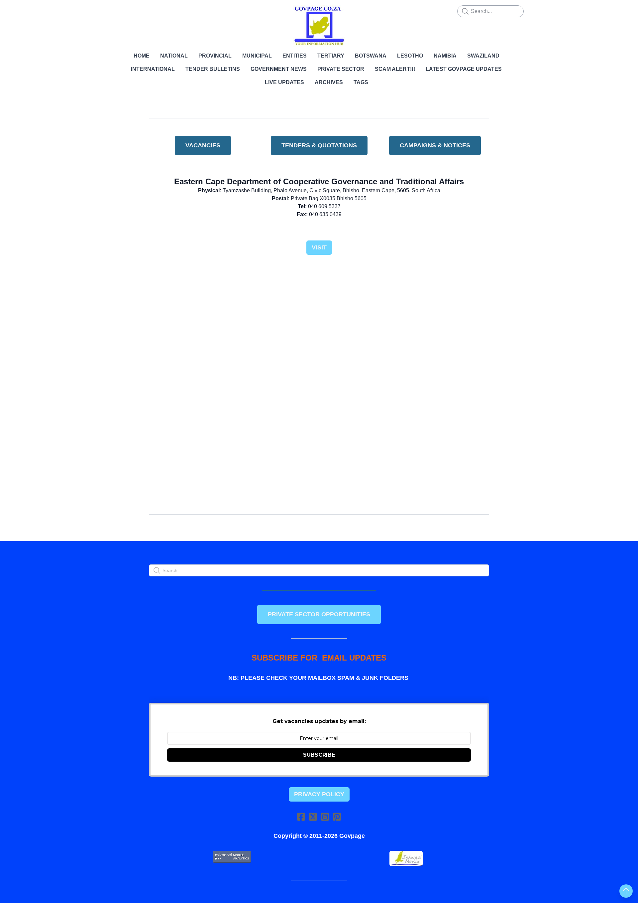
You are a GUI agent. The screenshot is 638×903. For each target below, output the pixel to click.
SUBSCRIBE (319, 755)
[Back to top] (626, 891)
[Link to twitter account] (313, 816)
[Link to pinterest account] (337, 816)
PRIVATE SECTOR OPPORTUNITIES (319, 614)
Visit (319, 247)
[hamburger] (119, 10)
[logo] (319, 26)
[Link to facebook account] (301, 816)
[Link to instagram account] (325, 816)
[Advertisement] (319, 315)
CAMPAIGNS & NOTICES (435, 145)
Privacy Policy (319, 794)
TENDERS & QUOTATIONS (319, 145)
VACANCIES (202, 145)
